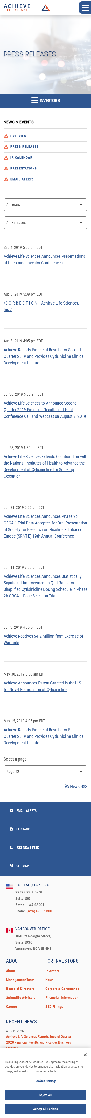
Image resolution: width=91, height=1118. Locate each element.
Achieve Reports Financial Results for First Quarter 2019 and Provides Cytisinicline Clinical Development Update (44, 736)
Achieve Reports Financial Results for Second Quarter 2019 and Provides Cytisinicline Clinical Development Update (44, 356)
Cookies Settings (45, 1081)
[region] (45, 1083)
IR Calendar (21, 157)
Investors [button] (49, 101)
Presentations (23, 168)
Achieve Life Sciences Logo (45, 7)
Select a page (15, 759)
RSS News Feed (24, 847)
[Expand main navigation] (85, 7)
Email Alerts (22, 179)
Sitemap (19, 866)
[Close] (85, 1054)
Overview (18, 136)
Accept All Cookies (45, 1109)
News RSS (75, 786)
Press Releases (24, 146)
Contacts (20, 829)
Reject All (45, 1095)
